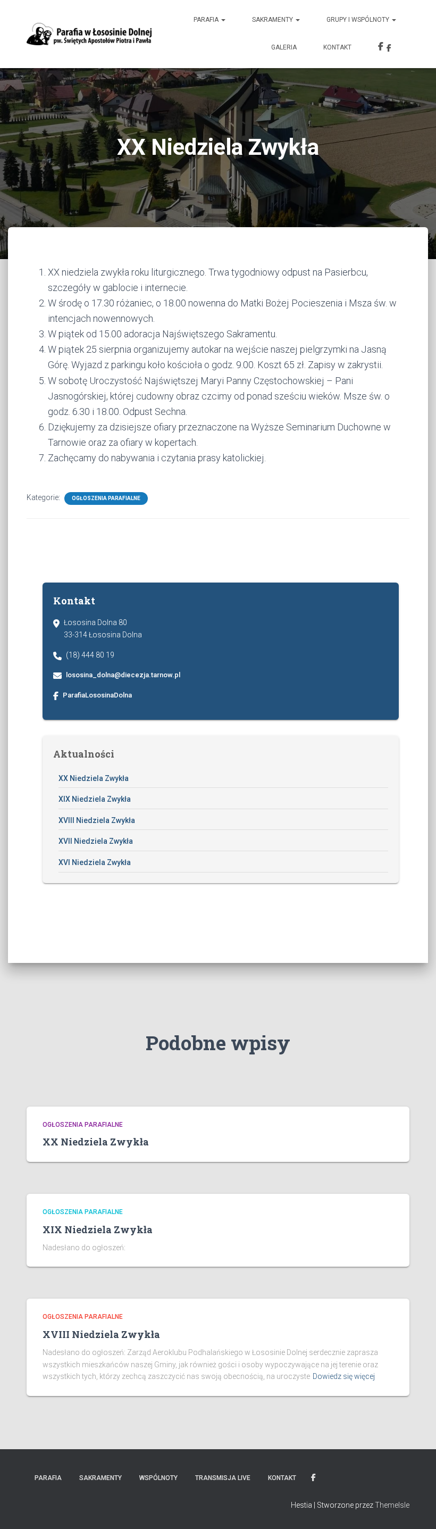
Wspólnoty (158, 1478)
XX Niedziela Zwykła (93, 778)
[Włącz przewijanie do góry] (415, 1507)
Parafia (207, 19)
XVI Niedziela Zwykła (94, 862)
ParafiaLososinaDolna (97, 695)
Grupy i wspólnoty (358, 19)
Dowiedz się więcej (344, 1376)
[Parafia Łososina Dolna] (89, 34)
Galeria (284, 47)
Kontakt (337, 47)
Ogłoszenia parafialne (106, 498)
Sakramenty (273, 19)
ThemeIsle (392, 1505)
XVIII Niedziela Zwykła (96, 820)
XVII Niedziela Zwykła (95, 841)
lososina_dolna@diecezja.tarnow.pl (123, 675)
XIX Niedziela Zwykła (94, 799)
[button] (222, 19)
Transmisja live (222, 1478)
